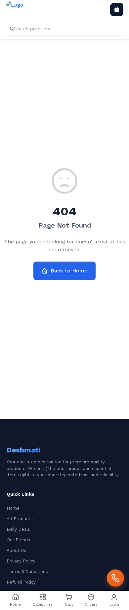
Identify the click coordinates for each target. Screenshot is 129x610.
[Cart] (116, 9)
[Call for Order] (115, 577)
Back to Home (69, 271)
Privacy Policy (21, 560)
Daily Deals (18, 529)
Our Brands (18, 539)
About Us (16, 550)
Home (13, 508)
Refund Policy (21, 582)
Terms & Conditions (27, 571)
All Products (20, 518)
